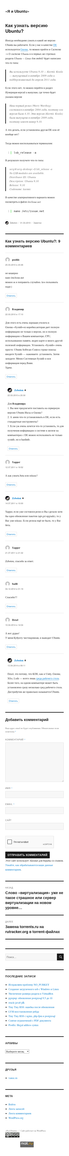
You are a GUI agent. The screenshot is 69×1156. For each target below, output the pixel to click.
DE (55, 44)
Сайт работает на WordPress (33, 1130)
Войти (12, 1104)
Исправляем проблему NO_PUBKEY (29, 984)
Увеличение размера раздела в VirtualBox (31, 993)
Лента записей (16, 1108)
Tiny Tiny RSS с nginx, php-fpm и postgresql (32, 1016)
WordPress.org (16, 1117)
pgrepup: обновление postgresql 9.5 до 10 (30, 998)
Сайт (8, 820)
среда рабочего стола (47, 678)
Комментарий (15, 739)
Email (10, 804)
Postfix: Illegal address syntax (24, 1025)
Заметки (37, 222)
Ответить (11, 295)
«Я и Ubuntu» (17, 11)
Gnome (24, 49)
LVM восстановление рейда (24, 1011)
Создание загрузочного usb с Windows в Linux (34, 989)
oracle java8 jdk (17, 1002)
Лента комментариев (20, 1113)
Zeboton (13, 222)
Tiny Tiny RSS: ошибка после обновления (31, 1007)
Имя (9, 788)
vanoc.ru (13, 1078)
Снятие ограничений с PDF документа (30, 1020)
